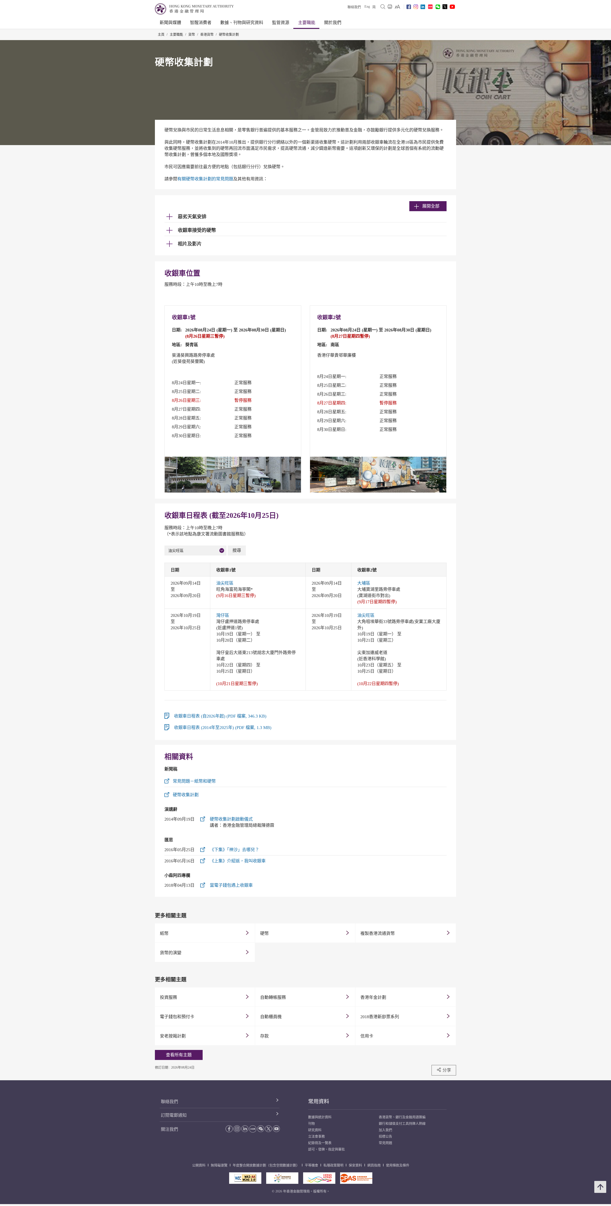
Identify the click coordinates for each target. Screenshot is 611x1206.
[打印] (390, 6)
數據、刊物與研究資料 (241, 22)
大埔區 (363, 583)
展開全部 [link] (430, 206)
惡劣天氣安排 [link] (192, 216)
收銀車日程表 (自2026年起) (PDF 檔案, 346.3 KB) (220, 716)
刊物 (311, 1123)
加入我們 (385, 1130)
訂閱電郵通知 (174, 1115)
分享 (446, 1070)
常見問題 (385, 1143)
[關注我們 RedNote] (430, 7)
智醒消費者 (200, 22)
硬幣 (264, 933)
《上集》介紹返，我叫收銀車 (238, 861)
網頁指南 (374, 1165)
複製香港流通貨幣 (377, 933)
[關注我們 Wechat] (438, 7)
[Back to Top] (600, 1187)
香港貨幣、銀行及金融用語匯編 (402, 1117)
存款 (264, 1036)
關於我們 (332, 22)
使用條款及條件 (397, 1165)
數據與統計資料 (320, 1117)
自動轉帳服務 (273, 997)
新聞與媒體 (170, 22)
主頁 (161, 34)
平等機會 (311, 1165)
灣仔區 (222, 615)
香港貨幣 (207, 34)
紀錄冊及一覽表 (320, 1143)
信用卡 (366, 1036)
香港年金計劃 (373, 997)
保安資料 (355, 1165)
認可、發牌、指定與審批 (326, 1149)
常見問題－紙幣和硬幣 (194, 781)
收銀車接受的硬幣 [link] (197, 230)
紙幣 (164, 933)
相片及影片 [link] (190, 243)
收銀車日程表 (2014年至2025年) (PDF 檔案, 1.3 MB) (222, 727)
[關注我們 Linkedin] (423, 7)
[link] (397, 6)
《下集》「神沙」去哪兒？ (234, 849)
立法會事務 (316, 1136)
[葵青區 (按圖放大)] (233, 475)
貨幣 (191, 34)
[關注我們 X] (444, 6)
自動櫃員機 (271, 1016)
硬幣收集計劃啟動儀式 (231, 819)
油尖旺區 (176, 550)
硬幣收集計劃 (229, 34)
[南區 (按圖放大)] (378, 475)
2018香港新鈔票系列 (379, 1016)
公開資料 (198, 1165)
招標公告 (385, 1136)
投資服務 (168, 997)
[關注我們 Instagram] (415, 6)
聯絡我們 (354, 7)
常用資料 (318, 1101)
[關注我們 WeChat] (260, 1128)
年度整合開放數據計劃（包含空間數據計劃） (266, 1165)
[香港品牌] (319, 1178)
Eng (367, 6)
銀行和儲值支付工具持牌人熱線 (402, 1123)
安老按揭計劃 (173, 1036)
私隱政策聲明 (333, 1165)
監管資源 (280, 22)
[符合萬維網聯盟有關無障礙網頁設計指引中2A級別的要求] (245, 1178)
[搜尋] (382, 6)
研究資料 (314, 1130)
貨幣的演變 (170, 952)
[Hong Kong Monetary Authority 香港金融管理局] (194, 9)
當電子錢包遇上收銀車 (231, 885)
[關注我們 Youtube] (452, 7)
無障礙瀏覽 (219, 1165)
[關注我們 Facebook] (408, 7)
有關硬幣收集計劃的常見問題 (205, 179)
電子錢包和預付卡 (177, 1016)
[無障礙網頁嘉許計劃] (282, 1178)
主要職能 (306, 22)
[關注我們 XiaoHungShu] (252, 1129)
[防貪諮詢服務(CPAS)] (356, 1178)
